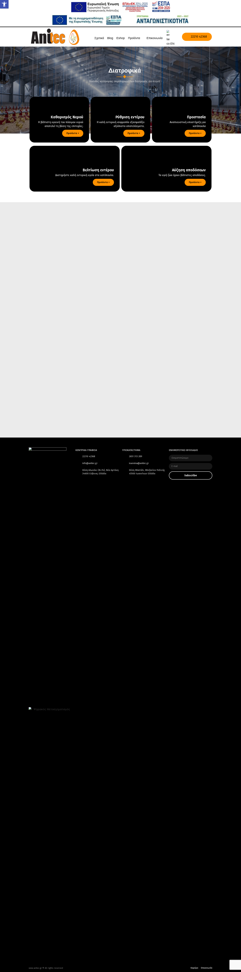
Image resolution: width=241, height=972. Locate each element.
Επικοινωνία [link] (154, 38)
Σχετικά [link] (99, 38)
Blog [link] (110, 38)
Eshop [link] (120, 38)
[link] (4, 4)
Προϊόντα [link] (134, 38)
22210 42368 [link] (198, 36)
